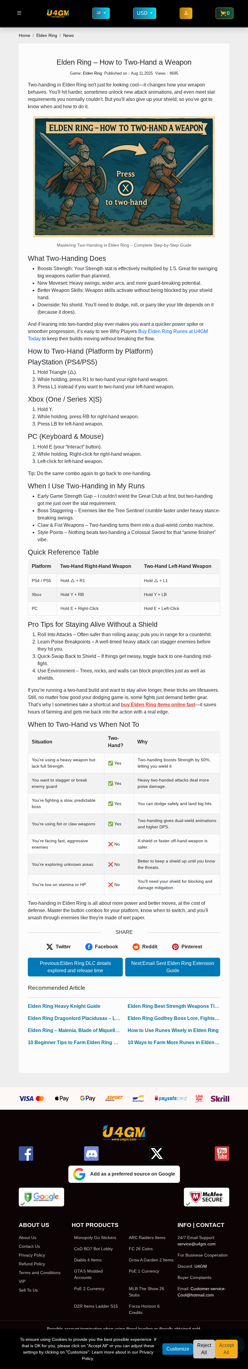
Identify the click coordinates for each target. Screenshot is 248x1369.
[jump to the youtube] (222, 1153)
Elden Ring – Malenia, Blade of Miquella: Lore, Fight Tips (74, 1030)
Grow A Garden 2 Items (151, 1259)
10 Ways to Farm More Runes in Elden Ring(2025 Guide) (174, 1042)
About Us (27, 1237)
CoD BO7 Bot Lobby (93, 1248)
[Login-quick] (186, 13)
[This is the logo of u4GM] (58, 13)
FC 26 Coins (141, 1248)
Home (24, 35)
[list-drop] (19, 13)
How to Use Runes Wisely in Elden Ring (173, 1030)
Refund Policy (32, 1263)
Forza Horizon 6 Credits (144, 1309)
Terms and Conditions (39, 1272)
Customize (177, 1348)
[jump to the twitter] (156, 1153)
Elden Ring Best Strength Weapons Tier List (174, 1006)
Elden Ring (46, 35)
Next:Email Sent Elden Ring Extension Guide (172, 967)
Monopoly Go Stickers (95, 1237)
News (68, 35)
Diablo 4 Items (88, 1259)
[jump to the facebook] (26, 1153)
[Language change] (101, 13)
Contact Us (29, 1246)
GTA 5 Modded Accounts (88, 1274)
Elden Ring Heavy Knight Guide (64, 1006)
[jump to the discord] (91, 1153)
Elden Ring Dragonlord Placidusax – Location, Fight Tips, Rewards (74, 1018)
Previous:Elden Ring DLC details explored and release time (75, 967)
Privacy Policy (32, 1255)
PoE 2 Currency (89, 1288)
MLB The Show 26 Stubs (146, 1291)
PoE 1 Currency (144, 1271)
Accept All (226, 1349)
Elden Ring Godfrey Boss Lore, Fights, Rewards (174, 1018)
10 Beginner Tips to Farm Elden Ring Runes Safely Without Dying (74, 1042)
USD (143, 13)
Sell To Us (28, 1290)
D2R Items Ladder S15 (96, 1306)
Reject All (204, 1349)
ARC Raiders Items (147, 1237)
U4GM (200, 1266)
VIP (22, 1281)
